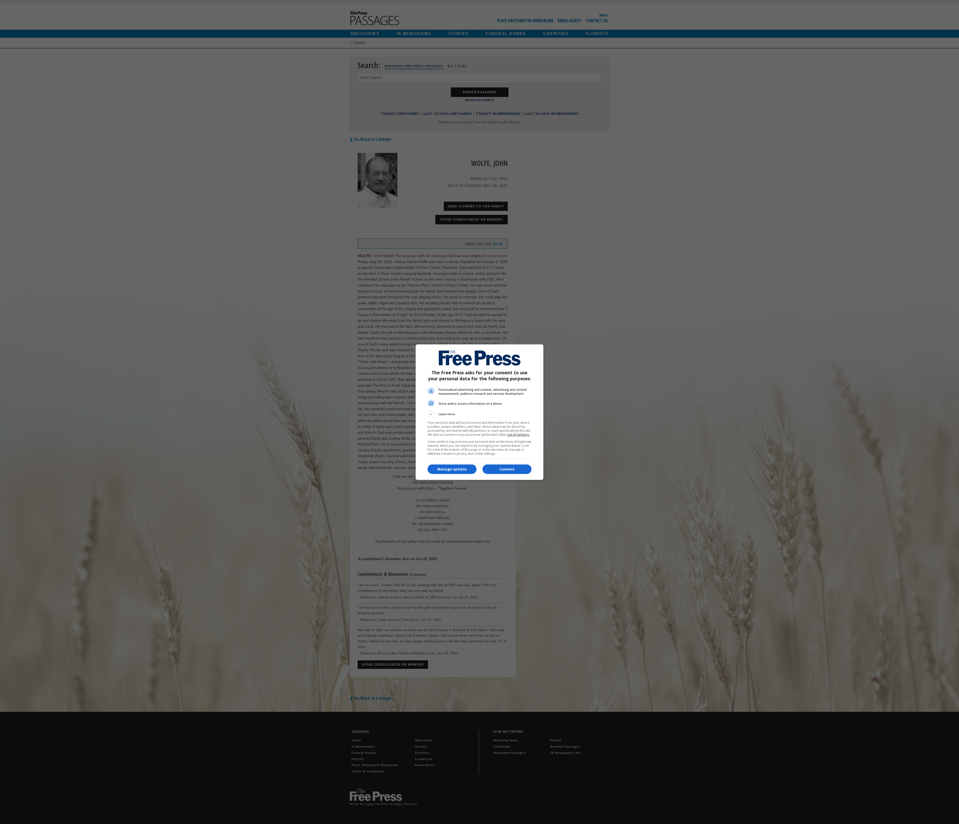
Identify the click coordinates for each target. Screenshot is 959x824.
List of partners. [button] (518, 434)
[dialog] (479, 412)
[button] (479, 414)
